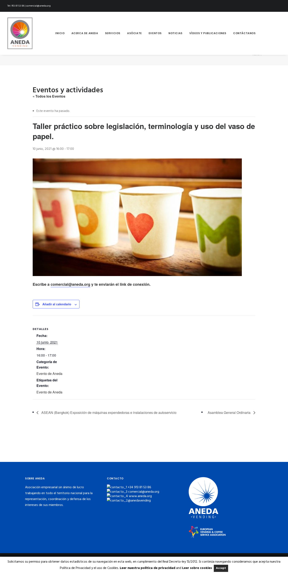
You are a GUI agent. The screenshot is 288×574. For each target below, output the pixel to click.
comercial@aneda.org (70, 284)
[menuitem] (60, 33)
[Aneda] (19, 33)
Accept (221, 568)
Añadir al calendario (56, 304)
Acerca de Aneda (84, 33)
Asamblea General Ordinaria (229, 412)
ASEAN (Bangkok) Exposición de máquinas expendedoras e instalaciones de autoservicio (108, 412)
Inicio (60, 33)
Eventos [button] (155, 33)
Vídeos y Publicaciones (207, 33)
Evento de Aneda (49, 373)
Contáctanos (244, 33)
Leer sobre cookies (197, 568)
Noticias (175, 33)
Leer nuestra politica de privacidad (147, 568)
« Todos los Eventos (49, 96)
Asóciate (134, 33)
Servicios (112, 33)
